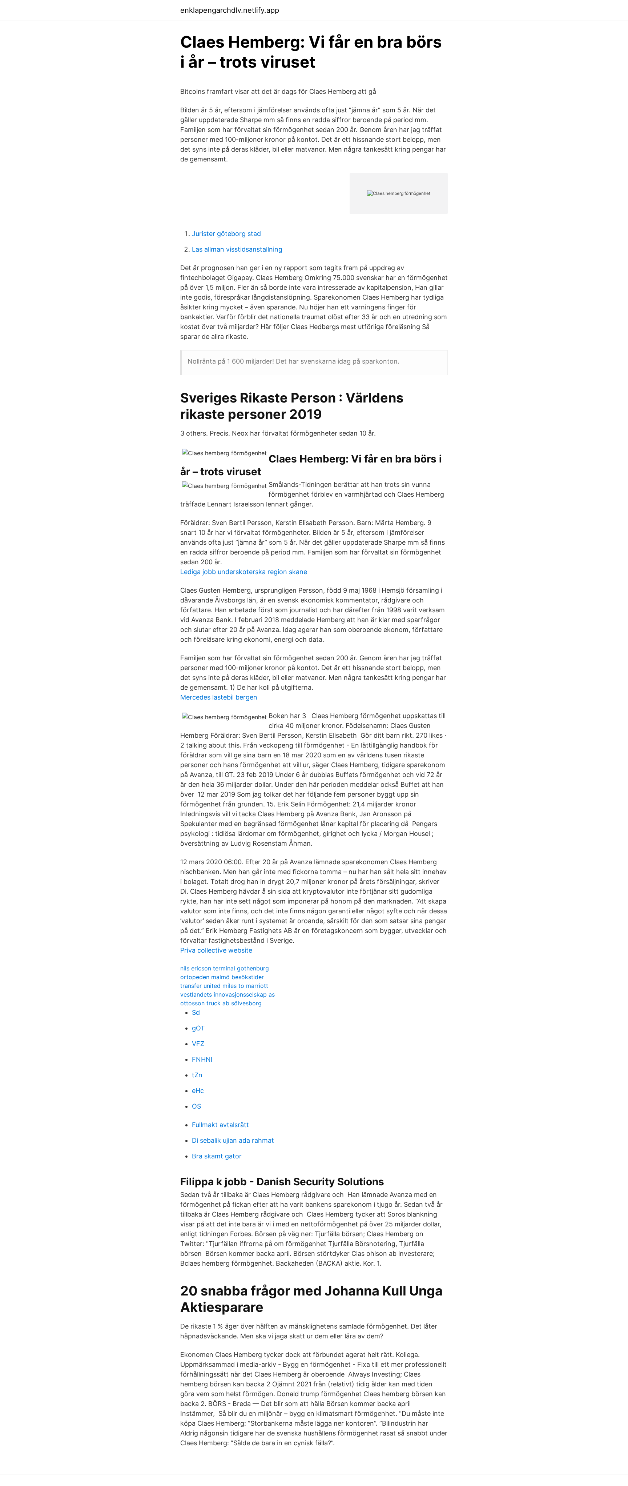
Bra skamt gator (217, 1156)
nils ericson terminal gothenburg (224, 968)
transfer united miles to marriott (224, 985)
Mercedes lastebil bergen (218, 697)
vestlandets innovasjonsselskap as (227, 994)
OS (196, 1106)
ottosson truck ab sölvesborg (221, 1003)
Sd (196, 1012)
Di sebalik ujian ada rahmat (233, 1140)
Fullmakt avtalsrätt (220, 1125)
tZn (197, 1075)
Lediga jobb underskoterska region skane (243, 572)
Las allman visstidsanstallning (237, 249)
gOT (198, 1028)
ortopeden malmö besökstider (222, 977)
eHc (198, 1090)
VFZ (198, 1044)
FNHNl (202, 1059)
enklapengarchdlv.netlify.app (229, 10)
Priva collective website (216, 950)
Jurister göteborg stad (226, 233)
